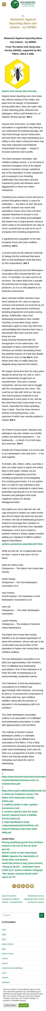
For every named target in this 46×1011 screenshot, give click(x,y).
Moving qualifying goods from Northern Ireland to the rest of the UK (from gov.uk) (22, 845)
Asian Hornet (7, 944)
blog (4, 949)
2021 (23, 16)
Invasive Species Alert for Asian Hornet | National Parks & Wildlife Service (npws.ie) (20, 815)
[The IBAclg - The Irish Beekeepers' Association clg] (23, 4)
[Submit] (41, 915)
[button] (4, 4)
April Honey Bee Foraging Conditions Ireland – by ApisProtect (12, 899)
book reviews (7, 954)
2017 (4, 930)
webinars (6, 982)
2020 (4, 935)
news (4, 973)
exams (5, 963)
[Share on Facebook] (14, 886)
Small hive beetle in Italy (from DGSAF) (22, 863)
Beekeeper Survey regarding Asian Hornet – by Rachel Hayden (34, 899)
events (5, 958)
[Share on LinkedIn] (32, 886)
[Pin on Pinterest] (27, 886)
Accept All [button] (23, 1005)
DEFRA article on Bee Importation (19, 852)
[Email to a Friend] (23, 886)
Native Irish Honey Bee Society (19, 91)
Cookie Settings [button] (10, 1005)
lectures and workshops (12, 968)
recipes (5, 977)
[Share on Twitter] (19, 886)
